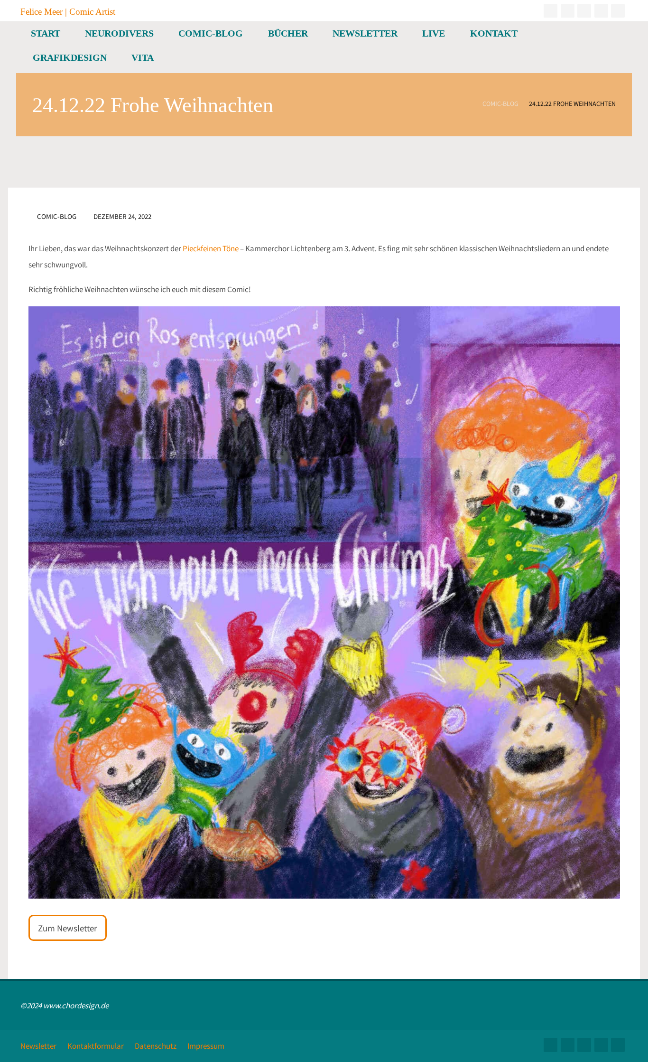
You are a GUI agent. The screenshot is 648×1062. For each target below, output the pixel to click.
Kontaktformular (95, 1046)
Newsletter (38, 1046)
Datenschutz (155, 1046)
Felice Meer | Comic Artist (67, 11)
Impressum (205, 1046)
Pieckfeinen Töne (211, 248)
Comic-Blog (500, 104)
